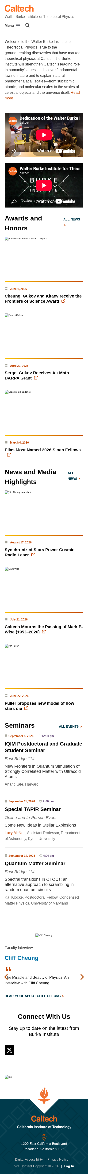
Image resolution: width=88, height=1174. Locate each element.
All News (71, 219)
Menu (10, 26)
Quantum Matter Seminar (35, 863)
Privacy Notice (58, 1159)
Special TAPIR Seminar (33, 809)
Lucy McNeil (15, 833)
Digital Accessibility (29, 1159)
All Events (69, 726)
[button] (6, 977)
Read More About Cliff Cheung (33, 996)
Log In (69, 1166)
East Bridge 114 (19, 758)
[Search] (27, 25)
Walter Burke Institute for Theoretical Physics (39, 17)
